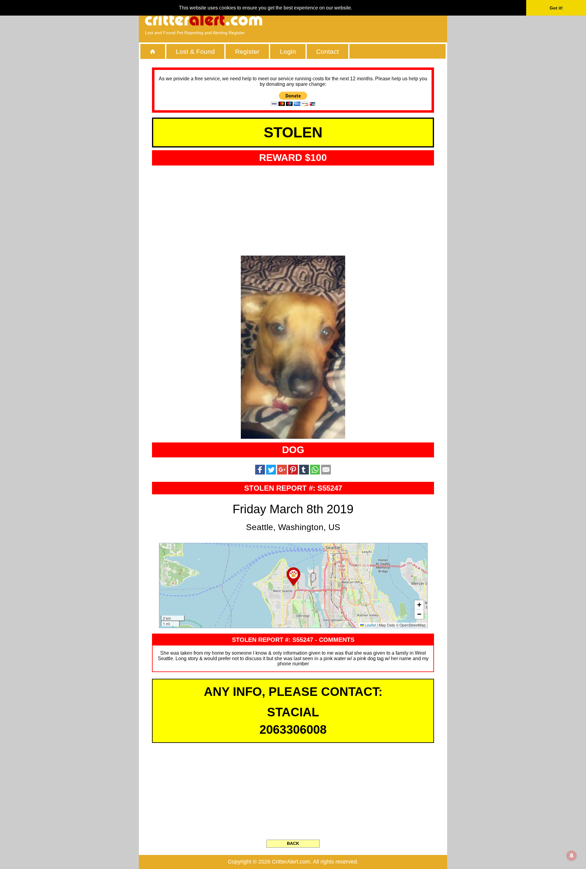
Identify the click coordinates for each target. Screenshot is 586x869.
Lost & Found (195, 51)
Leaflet (370, 624)
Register (247, 51)
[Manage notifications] (572, 855)
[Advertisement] (370, 20)
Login (288, 51)
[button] (293, 576)
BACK (293, 843)
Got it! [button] (556, 7)
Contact (327, 51)
